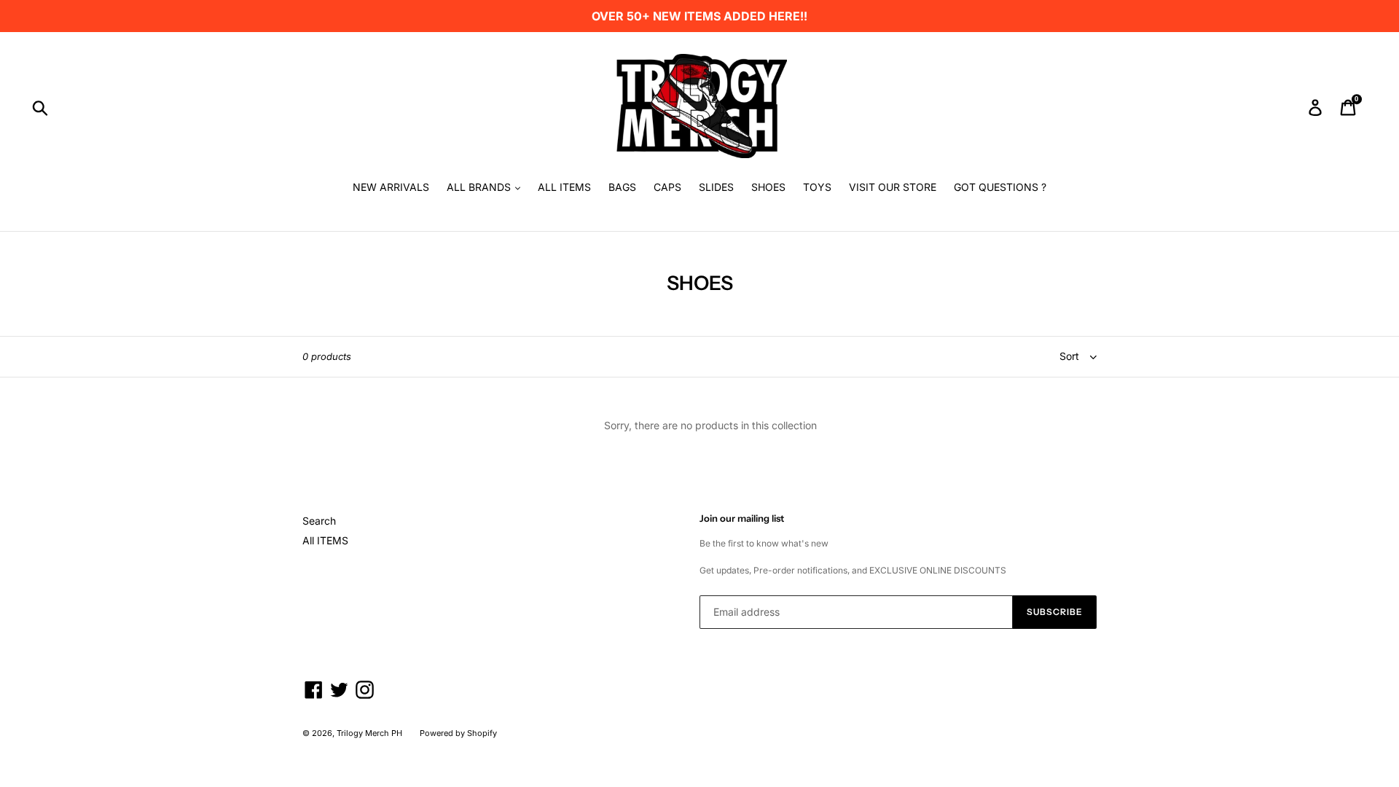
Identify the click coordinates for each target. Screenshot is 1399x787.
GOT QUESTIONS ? (1000, 187)
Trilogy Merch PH (369, 733)
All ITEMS (325, 540)
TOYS (817, 187)
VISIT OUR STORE (892, 187)
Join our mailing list (742, 518)
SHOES (768, 187)
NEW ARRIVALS (391, 187)
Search (319, 520)
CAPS (667, 187)
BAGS (622, 187)
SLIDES (716, 187)
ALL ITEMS (564, 187)
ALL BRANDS (480, 187)
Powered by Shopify (458, 733)
